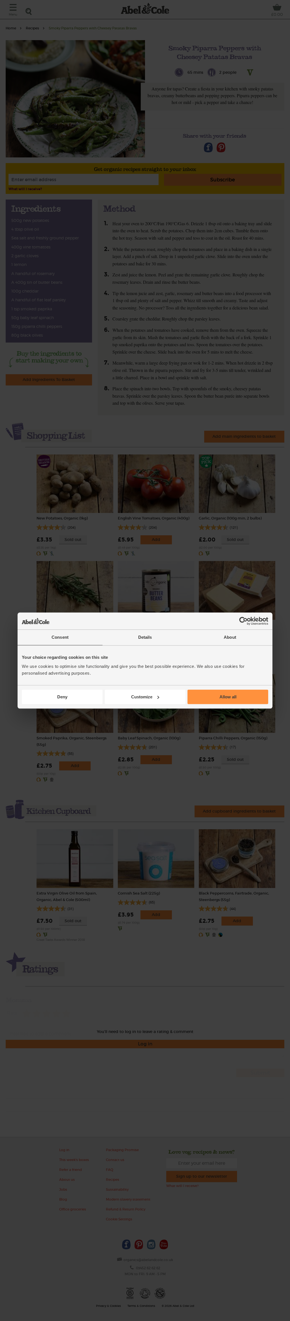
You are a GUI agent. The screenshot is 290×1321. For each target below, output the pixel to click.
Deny (62, 696)
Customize (141, 696)
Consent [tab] (60, 637)
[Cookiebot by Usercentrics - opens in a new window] (243, 621)
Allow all (227, 696)
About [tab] (230, 637)
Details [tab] (145, 637)
